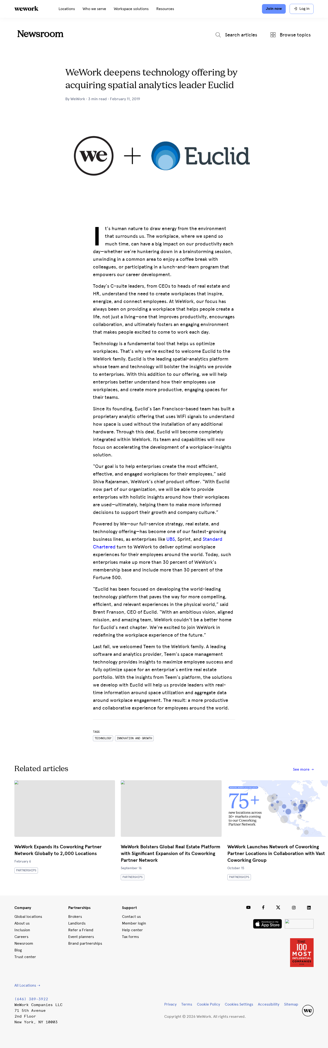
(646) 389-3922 (31, 999)
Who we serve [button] (94, 9)
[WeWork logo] (32, 8)
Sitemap (291, 1004)
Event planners (81, 936)
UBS (170, 539)
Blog (18, 950)
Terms (186, 1004)
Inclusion (22, 930)
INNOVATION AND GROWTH (134, 738)
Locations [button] (67, 9)
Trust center (25, 957)
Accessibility (268, 1004)
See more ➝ (303, 769)
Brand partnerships (85, 943)
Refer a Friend (80, 930)
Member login (134, 923)
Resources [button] (165, 9)
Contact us (131, 916)
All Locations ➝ (27, 985)
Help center (132, 930)
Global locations (28, 916)
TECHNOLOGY (103, 738)
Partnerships (26, 870)
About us (22, 923)
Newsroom (40, 34)
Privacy (170, 1004)
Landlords (76, 923)
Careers (21, 936)
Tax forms (130, 936)
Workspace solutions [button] (131, 9)
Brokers (75, 916)
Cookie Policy (208, 1004)
